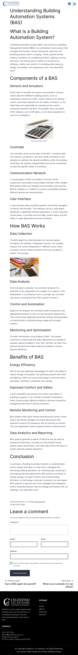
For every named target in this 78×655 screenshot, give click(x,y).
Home (41, 606)
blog (23, 504)
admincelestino (39, 502)
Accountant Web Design (27, 652)
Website (13, 551)
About (42, 609)
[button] (74, 4)
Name (13, 539)
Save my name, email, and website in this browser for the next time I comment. (38, 564)
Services (43, 612)
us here (25, 253)
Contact (43, 615)
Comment (14, 522)
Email (43, 539)
